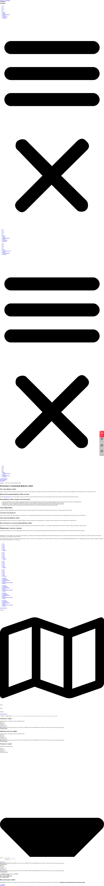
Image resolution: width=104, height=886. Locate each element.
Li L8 (3, 548)
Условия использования (12, 727)
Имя (1, 722)
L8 (2, 8)
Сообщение (2, 726)
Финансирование (6, 14)
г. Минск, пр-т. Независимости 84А (7, 705)
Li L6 (3, 546)
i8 (2, 11)
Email (1, 723)
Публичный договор (17, 716)
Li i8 (3, 543)
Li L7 (3, 547)
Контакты (4, 17)
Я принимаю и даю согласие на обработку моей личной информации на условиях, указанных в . (32, 727)
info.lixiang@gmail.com (4, 709)
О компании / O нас (6, 250)
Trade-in (4, 15)
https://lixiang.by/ (7, 496)
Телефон (2, 724)
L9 (2, 9)
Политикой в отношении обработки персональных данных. (72, 882)
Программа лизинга (4, 752)
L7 (2, 7)
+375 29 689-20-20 (3, 712)
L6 (2, 5)
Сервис (3, 13)
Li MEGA (4, 550)
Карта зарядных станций (7, 582)
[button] (52, 123)
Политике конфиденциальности (57, 727)
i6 (2, 10)
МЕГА (3, 12)
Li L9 (3, 549)
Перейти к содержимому (5, 0)
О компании (4, 16)
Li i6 (3, 545)
